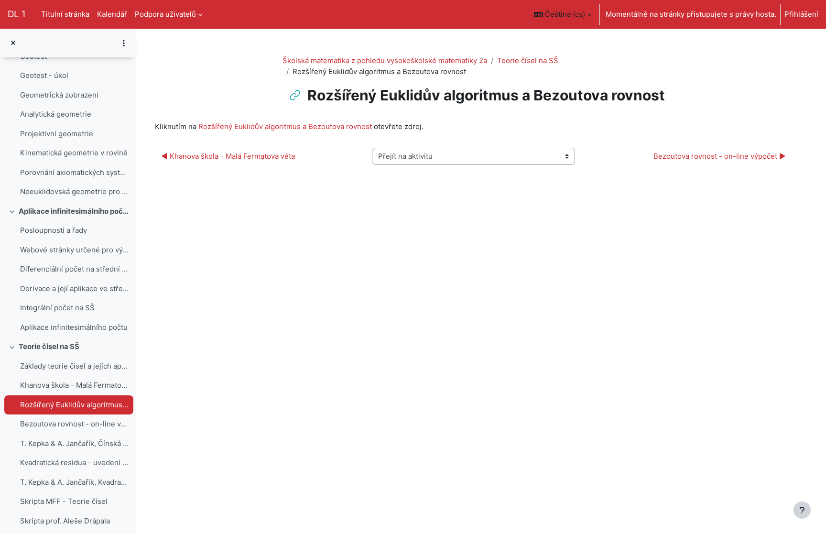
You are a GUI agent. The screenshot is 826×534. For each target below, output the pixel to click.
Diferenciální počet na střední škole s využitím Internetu (74, 268)
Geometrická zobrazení (59, 94)
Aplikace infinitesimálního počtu (74, 327)
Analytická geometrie (55, 114)
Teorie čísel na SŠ (49, 346)
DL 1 (17, 14)
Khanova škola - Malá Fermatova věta (74, 385)
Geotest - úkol (44, 75)
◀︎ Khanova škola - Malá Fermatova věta (228, 156)
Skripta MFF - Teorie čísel (64, 501)
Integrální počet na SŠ (57, 307)
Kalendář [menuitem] (112, 14)
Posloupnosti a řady (53, 230)
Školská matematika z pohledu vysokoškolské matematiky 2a (385, 60)
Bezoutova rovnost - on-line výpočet (74, 423)
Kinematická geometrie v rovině (74, 152)
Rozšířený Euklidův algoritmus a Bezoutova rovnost (74, 404)
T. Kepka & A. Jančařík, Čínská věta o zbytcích (74, 443)
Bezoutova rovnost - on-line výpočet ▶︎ (719, 156)
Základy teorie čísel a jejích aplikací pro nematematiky (74, 366)
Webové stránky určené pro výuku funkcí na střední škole (74, 249)
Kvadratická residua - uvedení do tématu (74, 462)
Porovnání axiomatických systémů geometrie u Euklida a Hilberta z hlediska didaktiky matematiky (74, 172)
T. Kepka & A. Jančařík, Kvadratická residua (74, 482)
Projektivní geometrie (56, 133)
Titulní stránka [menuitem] (65, 14)
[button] (563, 14)
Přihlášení (801, 14)
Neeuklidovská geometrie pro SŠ (74, 191)
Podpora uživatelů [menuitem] (165, 14)
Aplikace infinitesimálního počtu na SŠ (74, 211)
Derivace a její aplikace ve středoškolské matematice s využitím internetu (74, 288)
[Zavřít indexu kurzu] (13, 43)
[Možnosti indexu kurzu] (123, 43)
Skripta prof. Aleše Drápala (65, 520)
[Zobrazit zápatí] (802, 510)
